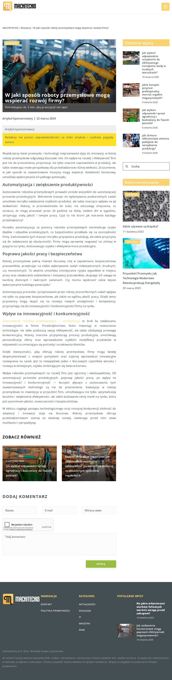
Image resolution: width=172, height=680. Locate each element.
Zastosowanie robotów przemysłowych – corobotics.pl (41, 321)
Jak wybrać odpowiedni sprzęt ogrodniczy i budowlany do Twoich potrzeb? (29, 470)
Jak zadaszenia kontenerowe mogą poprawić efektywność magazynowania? (150, 630)
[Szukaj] (127, 166)
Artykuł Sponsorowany (18, 118)
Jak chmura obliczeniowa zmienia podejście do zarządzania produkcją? (155, 142)
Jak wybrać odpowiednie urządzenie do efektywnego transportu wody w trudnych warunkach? (154, 62)
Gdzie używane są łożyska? (140, 226)
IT (80, 617)
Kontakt (46, 604)
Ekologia (85, 610)
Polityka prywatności (55, 610)
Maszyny (11, 43)
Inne (82, 629)
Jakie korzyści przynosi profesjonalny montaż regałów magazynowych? (152, 91)
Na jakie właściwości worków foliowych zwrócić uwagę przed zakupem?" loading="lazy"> (125, 608)
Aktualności (87, 604)
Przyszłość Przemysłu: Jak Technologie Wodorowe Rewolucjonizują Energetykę (141, 278)
